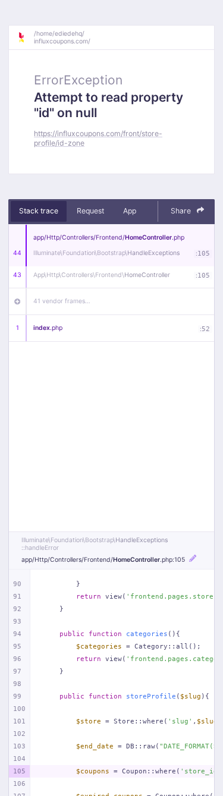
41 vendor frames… (61, 301)
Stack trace (38, 210)
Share (182, 210)
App (129, 210)
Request (90, 210)
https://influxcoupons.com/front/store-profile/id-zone (98, 138)
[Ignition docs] (25, 37)
